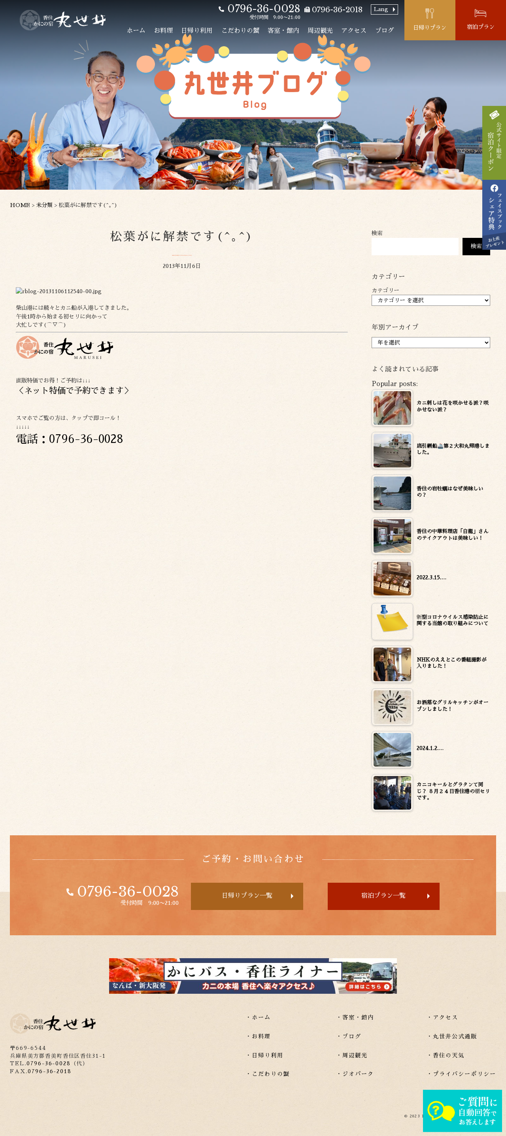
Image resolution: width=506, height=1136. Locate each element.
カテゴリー (385, 290)
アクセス (353, 31)
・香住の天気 (445, 1055)
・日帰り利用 (264, 1055)
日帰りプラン (429, 27)
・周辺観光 (352, 1055)
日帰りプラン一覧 (247, 896)
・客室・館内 (355, 1017)
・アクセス (442, 1017)
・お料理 (258, 1036)
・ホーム (258, 1017)
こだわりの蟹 (240, 31)
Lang (381, 9)
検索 (377, 233)
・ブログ (348, 1036)
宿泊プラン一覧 (383, 896)
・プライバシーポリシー (461, 1074)
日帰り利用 (197, 31)
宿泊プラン (481, 27)
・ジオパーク (355, 1074)
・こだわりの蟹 (267, 1074)
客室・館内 (283, 31)
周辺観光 (320, 31)
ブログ (384, 31)
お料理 (163, 31)
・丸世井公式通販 (452, 1036)
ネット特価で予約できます (74, 390)
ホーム (135, 31)
